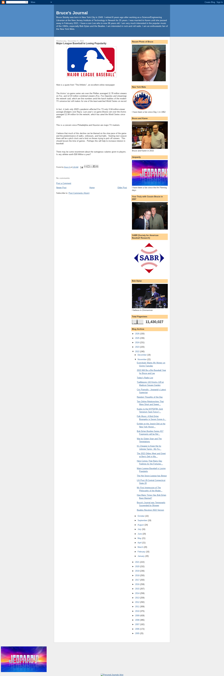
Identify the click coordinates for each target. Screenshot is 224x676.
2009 (137, 615)
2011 (137, 606)
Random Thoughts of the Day (150, 397)
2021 (137, 562)
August (141, 525)
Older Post (122, 187)
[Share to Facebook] (94, 166)
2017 (137, 580)
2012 (137, 602)
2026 (137, 334)
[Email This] (85, 166)
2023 (137, 347)
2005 (137, 633)
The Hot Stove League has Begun (152, 476)
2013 (137, 598)
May (140, 538)
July (140, 529)
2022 (137, 351)
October (141, 516)
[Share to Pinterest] (97, 166)
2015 (137, 589)
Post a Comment (63, 183)
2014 (137, 593)
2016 (137, 584)
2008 (137, 620)
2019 (137, 571)
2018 (137, 575)
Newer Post (61, 187)
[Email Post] (81, 167)
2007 (137, 624)
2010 (137, 611)
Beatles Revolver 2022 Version (150, 510)
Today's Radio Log (145, 378)
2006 (137, 629)
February (142, 552)
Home (92, 187)
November (142, 359)
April (140, 543)
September (143, 520)
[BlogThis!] (88, 166)
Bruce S (67, 167)
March (141, 547)
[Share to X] (91, 166)
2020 (137, 566)
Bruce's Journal (72, 13)
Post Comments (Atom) (79, 193)
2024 (137, 342)
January (141, 556)
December (142, 355)
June (140, 534)
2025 (137, 338)
